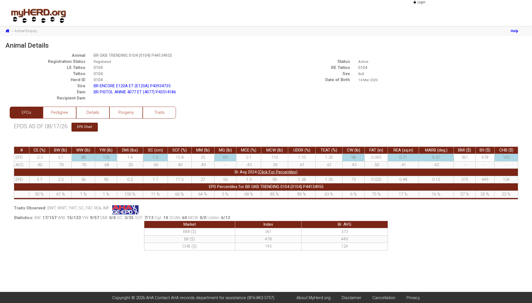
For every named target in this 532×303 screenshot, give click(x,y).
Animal (78, 55)
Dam (81, 91)
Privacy (413, 297)
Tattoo (79, 73)
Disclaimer (351, 297)
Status (343, 61)
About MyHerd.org (313, 297)
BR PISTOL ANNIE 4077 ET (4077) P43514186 (135, 91)
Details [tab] (92, 112)
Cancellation (383, 297)
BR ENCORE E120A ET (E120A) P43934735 (132, 85)
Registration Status (66, 61)
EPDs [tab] (26, 112)
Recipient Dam (71, 98)
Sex (346, 73)
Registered (102, 62)
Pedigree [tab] (59, 112)
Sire (81, 85)
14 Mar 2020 (368, 80)
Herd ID (78, 79)
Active (363, 62)
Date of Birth (337, 79)
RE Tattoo (340, 67)
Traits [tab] (159, 112)
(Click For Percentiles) (278, 172)
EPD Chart (84, 127)
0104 (98, 67)
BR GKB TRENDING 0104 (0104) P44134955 (133, 55)
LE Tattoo (76, 67)
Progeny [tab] (126, 112)
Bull (361, 74)
